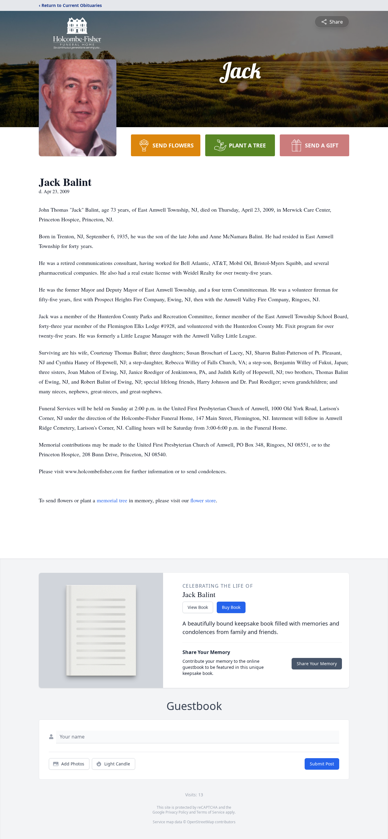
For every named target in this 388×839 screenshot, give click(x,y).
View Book (198, 607)
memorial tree (112, 500)
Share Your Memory (317, 663)
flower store (203, 500)
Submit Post (322, 764)
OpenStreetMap (200, 821)
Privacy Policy (177, 812)
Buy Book (231, 607)
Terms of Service (210, 812)
